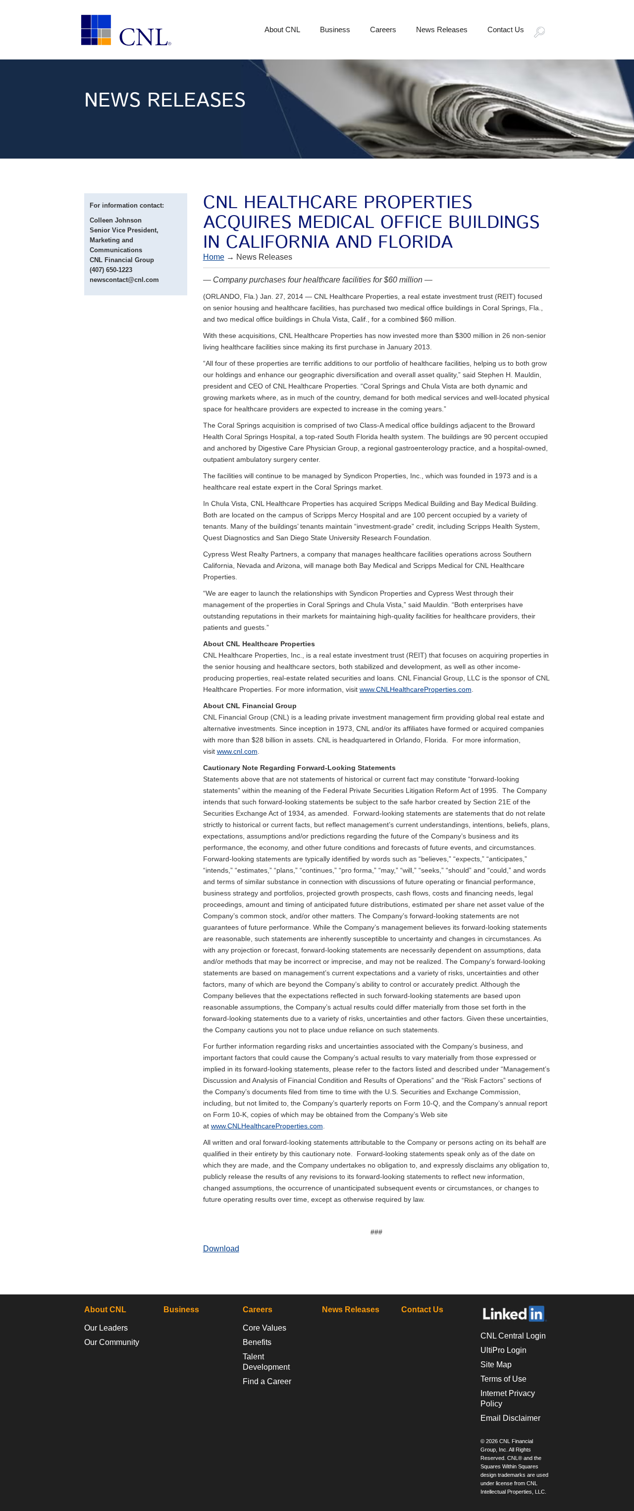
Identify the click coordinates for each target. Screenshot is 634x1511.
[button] (544, 33)
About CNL (282, 29)
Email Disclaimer (510, 1418)
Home (213, 257)
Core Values (264, 1328)
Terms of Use (503, 1379)
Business (335, 29)
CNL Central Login (513, 1336)
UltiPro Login (503, 1350)
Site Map (496, 1364)
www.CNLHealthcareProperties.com (416, 689)
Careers (383, 29)
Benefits (257, 1342)
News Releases (442, 29)
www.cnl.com (237, 751)
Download (221, 1248)
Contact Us (505, 29)
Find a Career (267, 1381)
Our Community (111, 1342)
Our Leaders (106, 1328)
